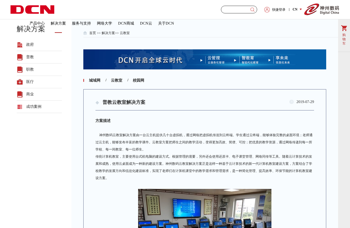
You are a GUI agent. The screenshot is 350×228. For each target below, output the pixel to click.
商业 (30, 94)
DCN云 (146, 23)
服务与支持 (81, 23)
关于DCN (166, 23)
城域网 (94, 80)
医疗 (30, 82)
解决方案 (58, 23)
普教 (30, 57)
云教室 (125, 33)
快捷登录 (278, 9)
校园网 (138, 80)
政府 (30, 44)
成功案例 (33, 106)
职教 (30, 69)
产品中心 (37, 23)
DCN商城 (126, 23)
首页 (92, 33)
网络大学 (104, 23)
